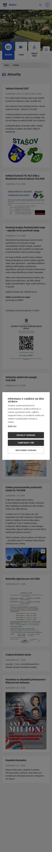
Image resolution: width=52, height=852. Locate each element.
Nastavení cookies (26, 450)
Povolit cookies (26, 435)
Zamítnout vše (26, 443)
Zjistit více (12, 426)
